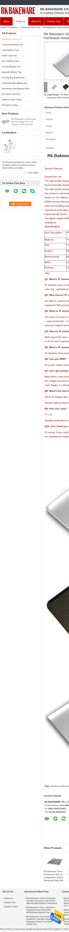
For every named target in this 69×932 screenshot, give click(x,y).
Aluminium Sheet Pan (30, 27)
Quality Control (11, 907)
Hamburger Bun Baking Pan (14, 83)
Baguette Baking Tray (11, 72)
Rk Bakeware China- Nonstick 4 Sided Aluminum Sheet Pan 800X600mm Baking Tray (40, 910)
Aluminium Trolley (10, 105)
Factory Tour (54, 21)
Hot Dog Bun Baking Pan (13, 77)
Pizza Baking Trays (10, 61)
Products (20, 21)
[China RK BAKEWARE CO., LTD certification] (10, 145)
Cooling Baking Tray (11, 66)
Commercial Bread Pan (12, 44)
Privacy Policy (6, 929)
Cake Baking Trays (10, 50)
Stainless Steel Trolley (12, 99)
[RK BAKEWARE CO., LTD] (18, 11)
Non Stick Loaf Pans (11, 94)
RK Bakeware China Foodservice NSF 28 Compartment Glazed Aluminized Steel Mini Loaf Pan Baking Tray (53, 877)
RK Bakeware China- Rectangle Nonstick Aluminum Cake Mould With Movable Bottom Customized (41, 901)
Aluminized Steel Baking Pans (15, 88)
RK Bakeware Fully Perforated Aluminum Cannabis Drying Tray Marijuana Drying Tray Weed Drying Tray (41, 920)
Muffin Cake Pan (9, 55)
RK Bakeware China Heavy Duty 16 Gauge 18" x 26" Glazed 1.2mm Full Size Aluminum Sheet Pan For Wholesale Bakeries (23, 124)
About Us (36, 21)
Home (6, 21)
